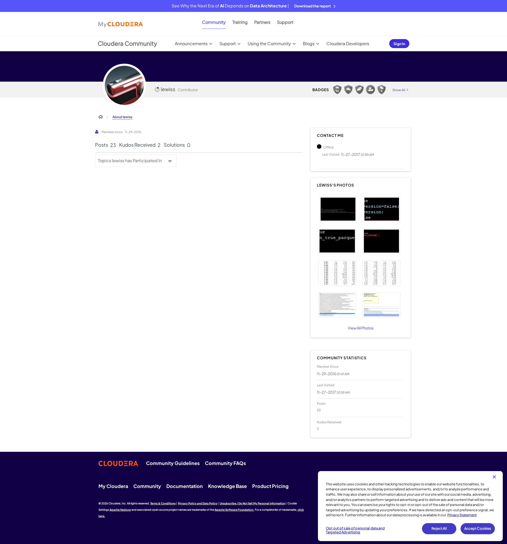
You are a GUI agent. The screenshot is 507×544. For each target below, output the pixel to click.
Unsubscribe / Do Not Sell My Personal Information (252, 503)
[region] (410, 506)
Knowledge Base (227, 486)
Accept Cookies (477, 528)
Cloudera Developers (347, 43)
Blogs (308, 43)
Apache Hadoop (120, 509)
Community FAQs (225, 463)
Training (240, 22)
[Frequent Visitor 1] (370, 89)
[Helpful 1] (359, 89)
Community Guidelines (173, 463)
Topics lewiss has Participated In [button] (130, 160)
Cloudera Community (127, 43)
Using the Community (269, 43)
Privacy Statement (462, 515)
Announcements (191, 43)
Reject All (439, 528)
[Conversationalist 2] (381, 89)
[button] (338, 209)
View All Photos (361, 328)
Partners (262, 22)
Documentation (184, 486)
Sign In (399, 43)
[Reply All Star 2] (337, 89)
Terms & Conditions (163, 503)
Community (214, 22)
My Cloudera (113, 486)
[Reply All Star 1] (348, 89)
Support (285, 22)
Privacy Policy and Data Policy (197, 503)
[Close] (494, 477)
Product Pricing (270, 486)
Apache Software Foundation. (234, 509)
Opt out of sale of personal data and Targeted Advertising (355, 530)
